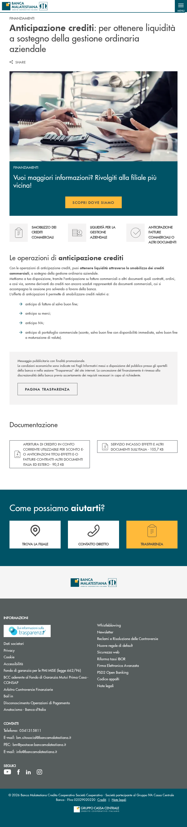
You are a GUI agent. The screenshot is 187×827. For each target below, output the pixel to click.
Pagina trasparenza (47, 389)
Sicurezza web (126, 651)
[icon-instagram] (39, 772)
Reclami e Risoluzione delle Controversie (140, 638)
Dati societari (32, 643)
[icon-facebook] (18, 772)
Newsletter (123, 631)
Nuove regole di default (133, 645)
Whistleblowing (127, 625)
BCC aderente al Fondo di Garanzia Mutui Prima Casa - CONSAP (46, 679)
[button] (181, 6)
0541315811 (30, 730)
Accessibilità (32, 663)
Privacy (27, 650)
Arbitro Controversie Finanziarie (47, 689)
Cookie (27, 656)
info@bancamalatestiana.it (36, 751)
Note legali (123, 685)
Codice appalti (126, 678)
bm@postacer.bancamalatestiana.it (39, 744)
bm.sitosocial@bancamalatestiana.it (43, 737)
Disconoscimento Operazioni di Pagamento (47, 702)
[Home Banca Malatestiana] (24, 6)
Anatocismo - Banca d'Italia (43, 709)
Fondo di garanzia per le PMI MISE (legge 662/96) (47, 670)
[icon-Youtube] (7, 772)
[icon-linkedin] (28, 772)
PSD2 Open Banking (131, 672)
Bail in (27, 695)
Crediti (101, 799)
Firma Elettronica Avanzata (136, 665)
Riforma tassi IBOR (129, 658)
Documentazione (33, 424)
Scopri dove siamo (93, 202)
